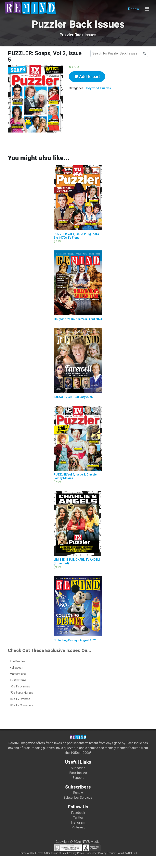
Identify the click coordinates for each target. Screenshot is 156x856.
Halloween (16, 667)
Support (78, 778)
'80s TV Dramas (20, 699)
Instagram (78, 822)
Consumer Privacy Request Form (104, 853)
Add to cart (89, 76)
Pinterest (78, 827)
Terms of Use (27, 853)
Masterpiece (18, 673)
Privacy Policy (76, 853)
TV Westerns (18, 680)
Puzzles (105, 88)
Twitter (78, 818)
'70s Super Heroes (21, 692)
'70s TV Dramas (20, 686)
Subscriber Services (78, 797)
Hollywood (92, 88)
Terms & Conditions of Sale (51, 853)
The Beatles (17, 661)
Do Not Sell (131, 853)
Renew (133, 9)
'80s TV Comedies (21, 705)
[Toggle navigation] (147, 9)
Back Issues (78, 773)
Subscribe (78, 768)
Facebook (78, 813)
